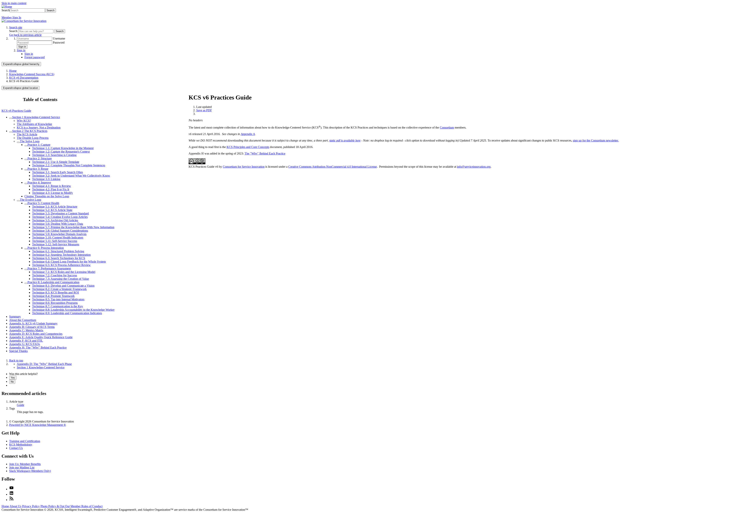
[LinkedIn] (11, 494)
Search (6, 10)
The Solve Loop (30, 141)
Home (13, 70)
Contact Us (16, 448)
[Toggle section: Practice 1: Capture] (25, 145)
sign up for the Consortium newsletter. (596, 140)
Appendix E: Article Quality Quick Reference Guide (41, 337)
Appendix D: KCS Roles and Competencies (35, 333)
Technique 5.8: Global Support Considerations (60, 230)
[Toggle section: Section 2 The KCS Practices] (10, 132)
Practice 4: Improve (39, 182)
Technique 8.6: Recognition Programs (55, 302)
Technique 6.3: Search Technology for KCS (58, 258)
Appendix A (248, 134)
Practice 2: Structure (39, 158)
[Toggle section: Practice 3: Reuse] (25, 169)
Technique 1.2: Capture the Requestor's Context (61, 151)
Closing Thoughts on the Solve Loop (46, 196)
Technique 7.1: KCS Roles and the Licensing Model (63, 271)
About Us (15, 506)
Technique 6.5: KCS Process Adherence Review (61, 265)
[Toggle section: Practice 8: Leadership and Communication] (25, 283)
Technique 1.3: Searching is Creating (54, 155)
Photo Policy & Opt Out (55, 506)
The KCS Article (27, 134)
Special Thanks (18, 351)
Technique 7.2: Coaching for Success (54, 275)
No (12, 381)
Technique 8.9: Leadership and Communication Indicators (67, 313)
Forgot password (34, 57)
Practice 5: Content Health (43, 203)
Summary (15, 316)
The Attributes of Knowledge (34, 124)
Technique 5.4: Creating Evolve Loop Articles (60, 216)
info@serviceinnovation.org (474, 166)
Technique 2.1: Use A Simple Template (55, 161)
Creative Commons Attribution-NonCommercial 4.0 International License (332, 166)
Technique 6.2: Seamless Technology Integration (61, 254)
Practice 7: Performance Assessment (49, 268)
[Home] (7, 6)
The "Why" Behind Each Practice (265, 153)
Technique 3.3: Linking (46, 179)
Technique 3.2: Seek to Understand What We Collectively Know (71, 175)
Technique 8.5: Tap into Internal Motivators (58, 299)
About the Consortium (22, 320)
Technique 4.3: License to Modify (52, 192)
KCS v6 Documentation (23, 77)
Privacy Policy (31, 506)
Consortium (447, 127)
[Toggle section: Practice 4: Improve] (25, 183)
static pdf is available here (345, 140)
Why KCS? (24, 120)
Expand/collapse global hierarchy (21, 64)
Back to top (16, 360)
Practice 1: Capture (38, 144)
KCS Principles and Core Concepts (248, 147)
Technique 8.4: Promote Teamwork (53, 296)
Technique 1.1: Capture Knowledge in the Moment (63, 148)
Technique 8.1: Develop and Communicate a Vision (63, 285)
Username (59, 38)
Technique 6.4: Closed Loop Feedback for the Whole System (69, 261)
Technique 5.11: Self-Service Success (54, 241)
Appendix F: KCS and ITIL (26, 340)
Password (59, 42)
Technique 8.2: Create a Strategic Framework (59, 289)
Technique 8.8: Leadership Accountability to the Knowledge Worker (73, 309)
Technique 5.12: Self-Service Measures (55, 244)
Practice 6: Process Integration (45, 247)
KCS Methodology (20, 444)
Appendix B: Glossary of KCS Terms (32, 327)
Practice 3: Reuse (37, 168)
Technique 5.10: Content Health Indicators (57, 237)
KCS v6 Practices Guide (16, 110)
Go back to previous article (25, 34)
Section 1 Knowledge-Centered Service (36, 117)
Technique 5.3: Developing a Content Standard (60, 213)
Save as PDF (204, 110)
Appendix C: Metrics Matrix (26, 330)
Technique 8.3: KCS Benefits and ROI (55, 292)
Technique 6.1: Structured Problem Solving (58, 251)
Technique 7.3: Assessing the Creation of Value (60, 278)
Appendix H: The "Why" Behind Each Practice (38, 347)
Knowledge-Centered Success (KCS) (31, 74)
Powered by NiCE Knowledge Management (37, 424)
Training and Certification (24, 441)
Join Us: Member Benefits (25, 464)
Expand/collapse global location (20, 88)
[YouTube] (11, 489)
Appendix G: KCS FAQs (24, 344)
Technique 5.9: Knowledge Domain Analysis (59, 234)
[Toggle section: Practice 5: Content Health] (25, 204)
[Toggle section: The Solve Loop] (18, 142)
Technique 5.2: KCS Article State (52, 210)
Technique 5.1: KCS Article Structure (54, 206)
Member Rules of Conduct (86, 506)
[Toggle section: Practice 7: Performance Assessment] (25, 269)
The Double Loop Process (32, 137)
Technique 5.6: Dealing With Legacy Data (57, 223)
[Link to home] (24, 21)
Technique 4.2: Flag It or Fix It (50, 189)
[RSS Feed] (11, 499)
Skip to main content (14, 3)
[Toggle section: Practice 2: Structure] (25, 159)
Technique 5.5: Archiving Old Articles (55, 220)
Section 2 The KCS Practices (29, 131)
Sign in (22, 46)
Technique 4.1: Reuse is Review (51, 186)
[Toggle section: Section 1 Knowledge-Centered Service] (10, 118)
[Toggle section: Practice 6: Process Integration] (25, 248)
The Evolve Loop (30, 199)
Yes (13, 377)
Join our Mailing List (21, 467)
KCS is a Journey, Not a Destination (39, 127)
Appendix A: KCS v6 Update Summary (33, 323)
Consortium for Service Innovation (244, 166)
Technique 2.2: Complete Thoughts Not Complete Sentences (68, 165)
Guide (20, 405)
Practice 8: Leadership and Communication (53, 282)
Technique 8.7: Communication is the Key (57, 306)
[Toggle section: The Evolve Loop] (18, 200)
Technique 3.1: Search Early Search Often (57, 172)
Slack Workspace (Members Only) (30, 471)
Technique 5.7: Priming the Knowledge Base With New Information (73, 227)
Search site (15, 27)
